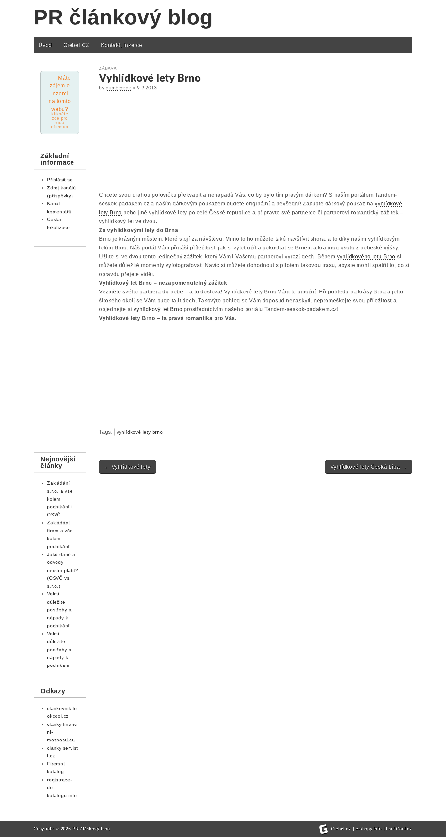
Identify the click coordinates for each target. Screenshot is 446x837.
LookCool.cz (399, 828)
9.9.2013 (147, 88)
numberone (118, 88)
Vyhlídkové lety (127, 467)
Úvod (45, 45)
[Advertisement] (255, 139)
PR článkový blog (123, 17)
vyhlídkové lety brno (140, 432)
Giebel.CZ (76, 45)
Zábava (108, 68)
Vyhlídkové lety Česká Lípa (368, 467)
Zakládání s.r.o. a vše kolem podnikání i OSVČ (60, 498)
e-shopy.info (369, 828)
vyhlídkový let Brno (158, 309)
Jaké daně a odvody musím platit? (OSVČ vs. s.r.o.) (62, 570)
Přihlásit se (60, 179)
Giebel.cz (341, 828)
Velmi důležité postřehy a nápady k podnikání (59, 609)
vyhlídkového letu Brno (366, 256)
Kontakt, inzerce (121, 45)
